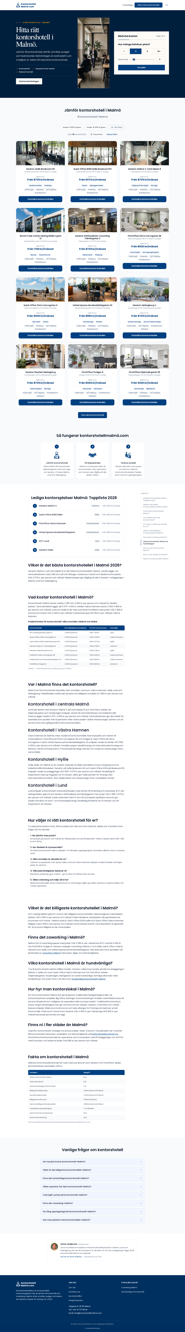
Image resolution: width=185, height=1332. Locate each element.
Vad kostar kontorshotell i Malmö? (153, 512)
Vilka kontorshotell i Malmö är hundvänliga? (155, 542)
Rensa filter (112, 134)
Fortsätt (142, 67)
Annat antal (123, 59)
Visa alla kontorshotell (92, 415)
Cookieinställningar (92, 1328)
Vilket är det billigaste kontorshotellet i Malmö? (153, 531)
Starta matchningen (29, 81)
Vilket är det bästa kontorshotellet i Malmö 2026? (155, 505)
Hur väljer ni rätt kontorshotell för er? (155, 525)
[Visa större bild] (19, 162)
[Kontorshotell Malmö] (26, 1284)
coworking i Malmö (51, 953)
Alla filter (118, 127)
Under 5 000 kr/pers (72, 127)
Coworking (128, 5)
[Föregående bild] (71, 153)
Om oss (72, 1287)
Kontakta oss (74, 1292)
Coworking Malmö (129, 1287)
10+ (158, 51)
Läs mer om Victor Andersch (71, 1257)
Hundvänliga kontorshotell (132, 1292)
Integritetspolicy (76, 1300)
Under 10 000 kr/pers (96, 127)
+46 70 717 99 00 (79, 1309)
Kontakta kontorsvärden (40, 199)
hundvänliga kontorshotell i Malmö (88, 979)
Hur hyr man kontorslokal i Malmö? (153, 549)
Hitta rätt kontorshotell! (148, 5)
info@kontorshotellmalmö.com (88, 1313)
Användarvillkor (75, 1296)
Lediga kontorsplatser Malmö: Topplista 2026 (155, 499)
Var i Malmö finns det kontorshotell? (151, 518)
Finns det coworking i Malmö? (155, 537)
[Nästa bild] (114, 153)
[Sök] (166, 5)
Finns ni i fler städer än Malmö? (155, 554)
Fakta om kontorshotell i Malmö (156, 559)
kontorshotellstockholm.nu (104, 1034)
